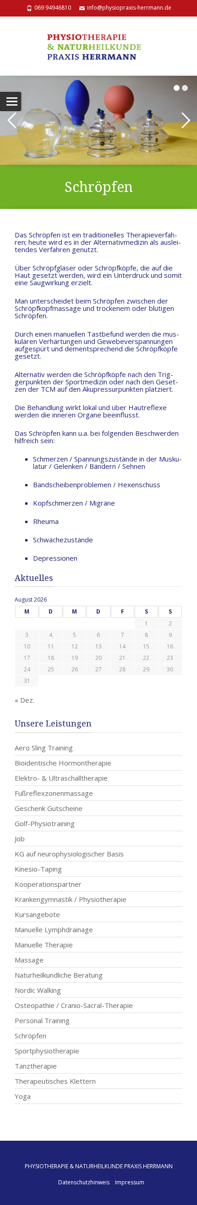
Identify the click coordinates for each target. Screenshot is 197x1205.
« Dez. (24, 699)
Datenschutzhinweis (83, 1182)
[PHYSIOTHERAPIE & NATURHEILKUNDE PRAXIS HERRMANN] (98, 46)
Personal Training (42, 1020)
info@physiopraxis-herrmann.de (129, 7)
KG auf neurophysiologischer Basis (69, 853)
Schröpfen (30, 1035)
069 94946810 (52, 7)
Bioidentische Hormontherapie (63, 762)
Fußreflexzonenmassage (54, 793)
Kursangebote (37, 914)
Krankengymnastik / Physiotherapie (70, 899)
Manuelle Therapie (44, 944)
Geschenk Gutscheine (48, 808)
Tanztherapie (36, 1065)
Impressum (129, 1182)
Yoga (23, 1096)
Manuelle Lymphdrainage (54, 929)
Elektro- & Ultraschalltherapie (61, 778)
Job (20, 838)
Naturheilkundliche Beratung (59, 975)
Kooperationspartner (48, 884)
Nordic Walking (38, 990)
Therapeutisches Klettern (55, 1081)
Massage (29, 959)
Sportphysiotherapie (47, 1050)
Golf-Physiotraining (45, 823)
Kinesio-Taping (38, 868)
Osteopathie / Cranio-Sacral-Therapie (74, 1005)
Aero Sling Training (44, 747)
